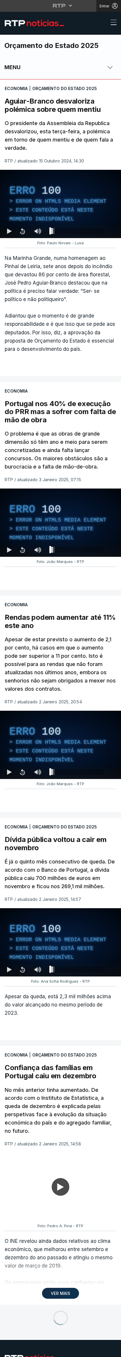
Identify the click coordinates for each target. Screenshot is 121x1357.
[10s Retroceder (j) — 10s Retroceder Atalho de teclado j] (22, 1350)
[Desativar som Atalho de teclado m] (38, 1350)
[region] (60, 678)
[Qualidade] (97, 1350)
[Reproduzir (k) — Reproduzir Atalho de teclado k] (9, 1350)
